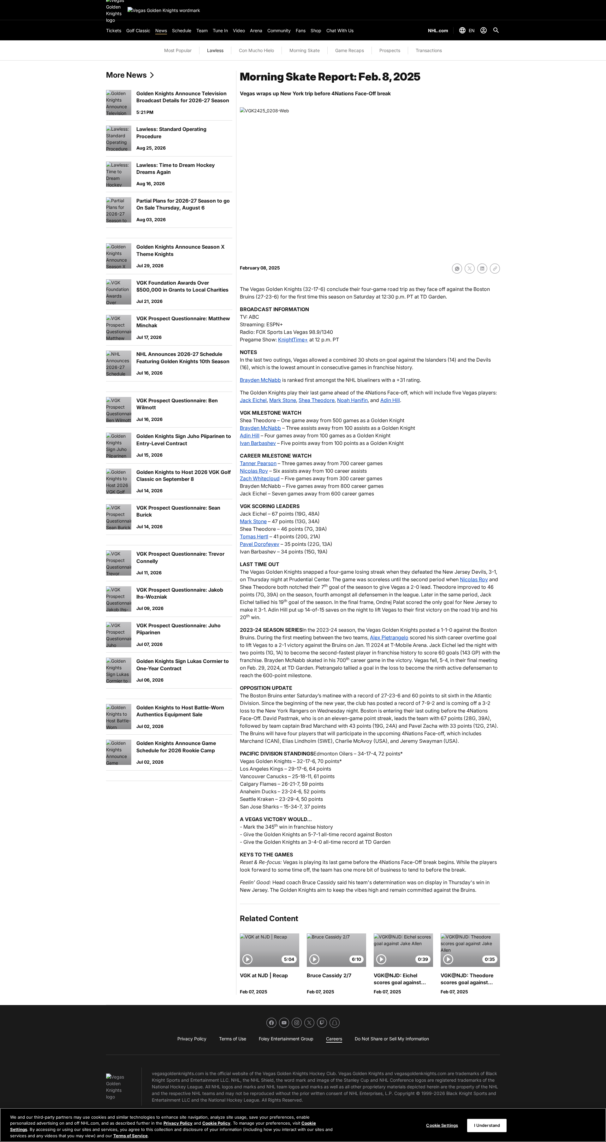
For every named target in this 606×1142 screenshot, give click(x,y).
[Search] (496, 30)
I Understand (487, 1125)
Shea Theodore (317, 400)
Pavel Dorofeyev (259, 544)
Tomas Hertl (254, 536)
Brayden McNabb (260, 380)
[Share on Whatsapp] (457, 268)
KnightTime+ (293, 339)
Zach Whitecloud (260, 478)
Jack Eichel (253, 400)
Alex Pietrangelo (389, 637)
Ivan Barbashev (258, 443)
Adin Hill (390, 400)
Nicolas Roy (254, 471)
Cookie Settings (442, 1125)
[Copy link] (495, 268)
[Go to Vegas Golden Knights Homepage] (164, 10)
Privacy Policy (178, 1123)
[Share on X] (470, 268)
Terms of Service (130, 1135)
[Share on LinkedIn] (482, 268)
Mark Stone (282, 400)
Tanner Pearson (258, 463)
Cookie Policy (216, 1123)
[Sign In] (483, 30)
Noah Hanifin (352, 400)
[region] (303, 1125)
